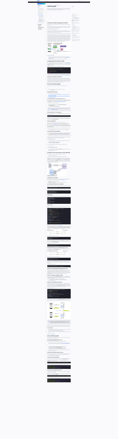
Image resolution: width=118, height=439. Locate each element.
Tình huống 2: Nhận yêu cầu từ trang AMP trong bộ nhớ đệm (76, 28)
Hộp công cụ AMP (57, 90)
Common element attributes (41, 9)
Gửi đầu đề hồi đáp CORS (74, 16)
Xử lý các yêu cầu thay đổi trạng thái (75, 19)
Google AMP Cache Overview (54, 109)
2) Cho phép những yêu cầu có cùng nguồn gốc (75, 15)
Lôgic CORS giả (73, 24)
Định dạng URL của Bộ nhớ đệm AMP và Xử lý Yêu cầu (41, 19)
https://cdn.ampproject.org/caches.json (61, 101)
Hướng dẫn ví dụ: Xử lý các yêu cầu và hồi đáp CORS (76, 20)
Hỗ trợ (59, 0)
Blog (56, 0)
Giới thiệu (42, 0)
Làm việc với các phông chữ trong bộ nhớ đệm (76, 30)
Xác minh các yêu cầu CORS (74, 12)
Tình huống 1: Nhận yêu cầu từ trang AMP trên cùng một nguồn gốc (76, 27)
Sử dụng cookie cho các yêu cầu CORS (53, 12)
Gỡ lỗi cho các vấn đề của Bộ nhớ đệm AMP (41, 18)
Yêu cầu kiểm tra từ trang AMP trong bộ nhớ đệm (76, 40)
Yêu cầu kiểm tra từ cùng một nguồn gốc (76, 39)
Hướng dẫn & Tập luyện (51, 5)
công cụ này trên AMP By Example (65, 343)
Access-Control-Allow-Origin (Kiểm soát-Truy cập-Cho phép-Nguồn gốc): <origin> (76, 17)
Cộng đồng (50, 0)
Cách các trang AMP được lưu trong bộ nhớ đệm (41, 16)
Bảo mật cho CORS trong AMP (52, 13)
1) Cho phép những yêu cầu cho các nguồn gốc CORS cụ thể (75, 13)
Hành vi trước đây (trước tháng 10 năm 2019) (75, 31)
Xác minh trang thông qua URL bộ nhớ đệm (76, 36)
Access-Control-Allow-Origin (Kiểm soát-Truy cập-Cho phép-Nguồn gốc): (59, 18)
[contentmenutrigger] (76, 6)
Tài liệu (46, 0)
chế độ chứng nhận (67, 62)
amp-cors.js (60, 225)
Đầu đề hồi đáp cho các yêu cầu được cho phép (75, 23)
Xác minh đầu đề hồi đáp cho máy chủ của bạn (76, 37)
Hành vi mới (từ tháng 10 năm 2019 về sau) (76, 33)
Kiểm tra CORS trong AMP (74, 35)
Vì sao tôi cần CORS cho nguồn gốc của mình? (75, 7)
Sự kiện (54, 0)
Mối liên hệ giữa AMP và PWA (41, 22)
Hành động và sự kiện (40, 8)
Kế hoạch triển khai (74, 34)
